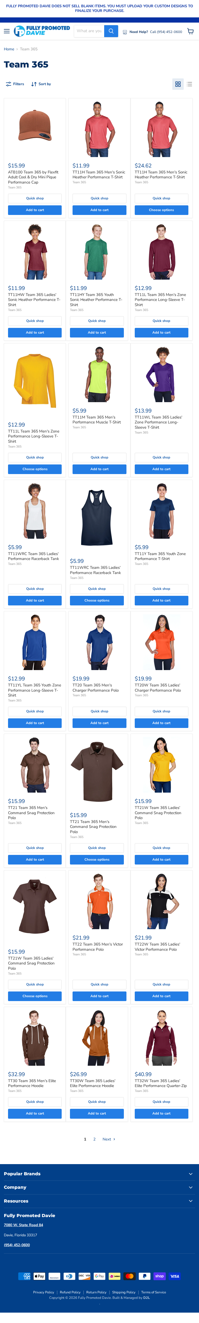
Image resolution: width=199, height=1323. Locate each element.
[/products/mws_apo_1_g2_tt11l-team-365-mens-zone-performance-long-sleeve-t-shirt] (35, 381)
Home (9, 49)
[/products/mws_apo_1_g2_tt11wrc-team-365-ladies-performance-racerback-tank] (97, 518)
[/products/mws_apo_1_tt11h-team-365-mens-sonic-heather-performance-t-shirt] (161, 129)
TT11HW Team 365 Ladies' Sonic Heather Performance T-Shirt (34, 299)
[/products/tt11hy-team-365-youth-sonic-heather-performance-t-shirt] (97, 252)
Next (107, 1139)
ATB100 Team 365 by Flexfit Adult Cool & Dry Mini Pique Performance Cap (33, 177)
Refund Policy (70, 1292)
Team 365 (15, 187)
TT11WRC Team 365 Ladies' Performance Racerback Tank (33, 556)
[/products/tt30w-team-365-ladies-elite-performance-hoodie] (97, 1038)
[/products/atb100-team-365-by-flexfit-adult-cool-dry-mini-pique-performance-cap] (35, 129)
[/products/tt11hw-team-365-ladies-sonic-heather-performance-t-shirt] (35, 252)
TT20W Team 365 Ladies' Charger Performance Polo (158, 688)
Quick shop (35, 198)
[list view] (189, 84)
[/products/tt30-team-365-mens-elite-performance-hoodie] (35, 1038)
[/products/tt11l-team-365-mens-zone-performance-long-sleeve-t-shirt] (161, 252)
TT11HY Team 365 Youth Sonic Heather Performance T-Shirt (96, 299)
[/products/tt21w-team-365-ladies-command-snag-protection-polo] (161, 765)
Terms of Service (153, 1292)
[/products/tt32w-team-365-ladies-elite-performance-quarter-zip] (161, 1038)
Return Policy (96, 1292)
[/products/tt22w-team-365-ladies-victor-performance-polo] (161, 901)
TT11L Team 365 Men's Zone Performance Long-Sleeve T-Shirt (160, 299)
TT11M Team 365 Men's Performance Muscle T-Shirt (97, 420)
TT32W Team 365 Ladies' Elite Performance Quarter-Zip (161, 1083)
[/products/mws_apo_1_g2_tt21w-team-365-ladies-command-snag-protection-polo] (35, 908)
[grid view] (178, 84)
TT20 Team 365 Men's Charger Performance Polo (96, 688)
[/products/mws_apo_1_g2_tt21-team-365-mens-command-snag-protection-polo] (97, 772)
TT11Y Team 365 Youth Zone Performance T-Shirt (160, 556)
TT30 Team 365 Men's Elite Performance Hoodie (32, 1083)
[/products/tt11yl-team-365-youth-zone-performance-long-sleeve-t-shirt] (35, 642)
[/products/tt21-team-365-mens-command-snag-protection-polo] (35, 765)
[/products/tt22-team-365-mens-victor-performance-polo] (99, 901)
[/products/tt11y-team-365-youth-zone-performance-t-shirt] (161, 511)
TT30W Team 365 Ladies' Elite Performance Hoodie (92, 1083)
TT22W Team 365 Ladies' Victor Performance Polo (157, 947)
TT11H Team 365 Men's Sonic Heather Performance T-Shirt (99, 175)
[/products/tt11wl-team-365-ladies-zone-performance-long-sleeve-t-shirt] (161, 374)
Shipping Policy (124, 1292)
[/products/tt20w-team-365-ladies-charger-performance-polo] (161, 642)
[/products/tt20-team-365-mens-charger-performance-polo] (99, 642)
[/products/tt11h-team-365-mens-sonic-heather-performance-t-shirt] (99, 129)
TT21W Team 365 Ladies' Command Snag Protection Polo (158, 812)
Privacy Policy (43, 1292)
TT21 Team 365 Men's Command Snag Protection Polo (31, 812)
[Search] (111, 31)
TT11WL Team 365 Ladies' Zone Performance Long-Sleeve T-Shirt (158, 422)
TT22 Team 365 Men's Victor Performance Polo (98, 947)
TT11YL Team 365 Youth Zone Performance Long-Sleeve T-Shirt (34, 690)
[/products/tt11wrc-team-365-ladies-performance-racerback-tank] (35, 511)
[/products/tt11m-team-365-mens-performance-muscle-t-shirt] (99, 374)
